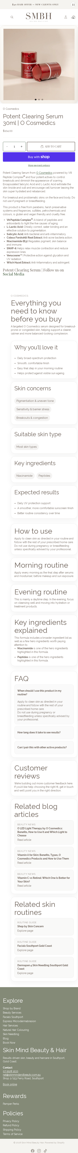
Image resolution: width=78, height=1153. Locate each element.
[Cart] (74, 17)
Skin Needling (11, 1034)
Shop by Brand (11, 1008)
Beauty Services (12, 1012)
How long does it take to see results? (39, 732)
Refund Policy (11, 1125)
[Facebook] (32, 1151)
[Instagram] (39, 1151)
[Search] (12, 17)
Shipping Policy (12, 1129)
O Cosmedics (44, 172)
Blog (6, 1038)
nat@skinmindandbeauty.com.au (22, 1074)
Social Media (13, 273)
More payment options (39, 165)
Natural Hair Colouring (16, 1029)
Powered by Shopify (55, 1142)
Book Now (9, 1042)
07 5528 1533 (10, 1071)
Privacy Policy (11, 1121)
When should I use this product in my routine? (39, 692)
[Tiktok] (45, 1151)
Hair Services (10, 1025)
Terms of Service (12, 1134)
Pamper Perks (11, 1103)
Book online (10, 1084)
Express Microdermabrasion (19, 1021)
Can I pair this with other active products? (42, 747)
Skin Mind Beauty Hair (33, 1142)
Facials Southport (13, 1017)
